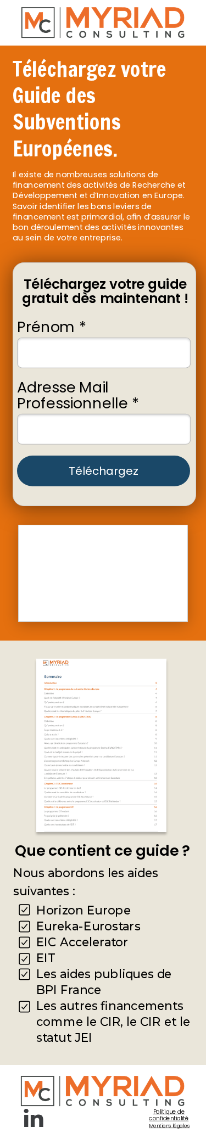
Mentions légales (169, 1126)
